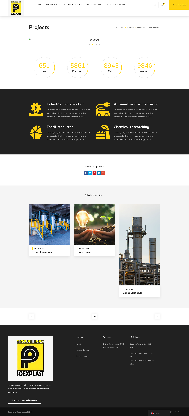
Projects (130, 27)
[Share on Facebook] (86, 173)
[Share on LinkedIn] (99, 173)
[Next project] (157, 316)
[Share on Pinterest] (94, 173)
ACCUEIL (119, 27)
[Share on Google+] (103, 173)
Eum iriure (84, 252)
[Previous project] (31, 316)
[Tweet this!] (90, 173)
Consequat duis (132, 293)
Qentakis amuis (42, 252)
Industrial (141, 27)
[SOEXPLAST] (16, 8)
